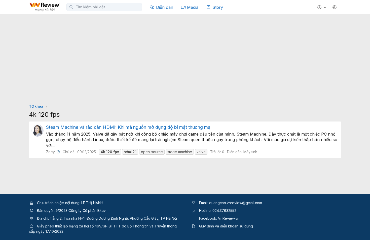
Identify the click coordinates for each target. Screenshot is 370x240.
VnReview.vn (228, 218)
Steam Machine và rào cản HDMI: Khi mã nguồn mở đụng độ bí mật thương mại (128, 127)
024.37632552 (224, 210)
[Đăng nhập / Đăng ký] (322, 7)
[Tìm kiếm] (71, 7)
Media (192, 7)
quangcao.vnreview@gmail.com (235, 203)
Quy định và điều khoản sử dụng (226, 226)
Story (217, 7)
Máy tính (250, 152)
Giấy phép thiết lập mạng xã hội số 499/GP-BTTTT (79, 226)
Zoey (52, 152)
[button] (334, 7)
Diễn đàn (164, 7)
